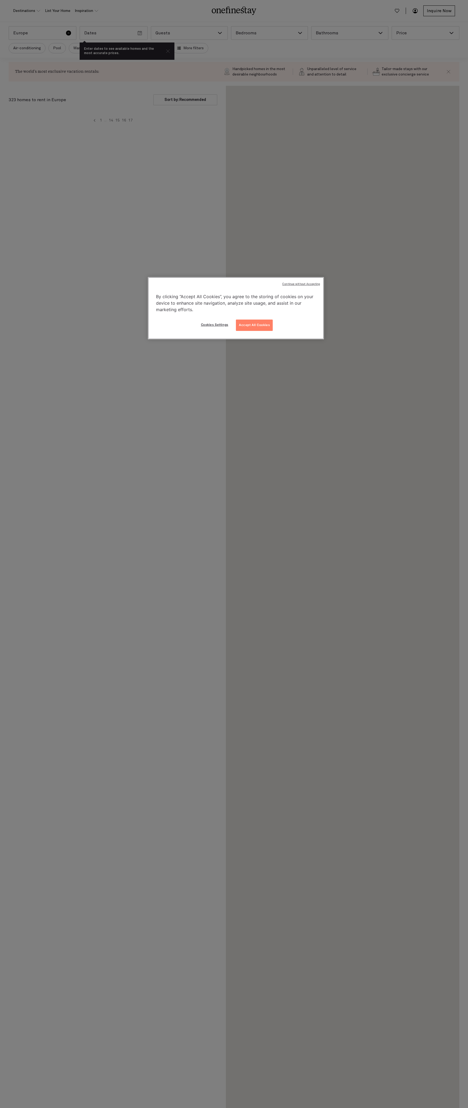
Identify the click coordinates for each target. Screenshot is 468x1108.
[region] (236, 308)
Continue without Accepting (301, 284)
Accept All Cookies (254, 325)
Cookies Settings (214, 325)
